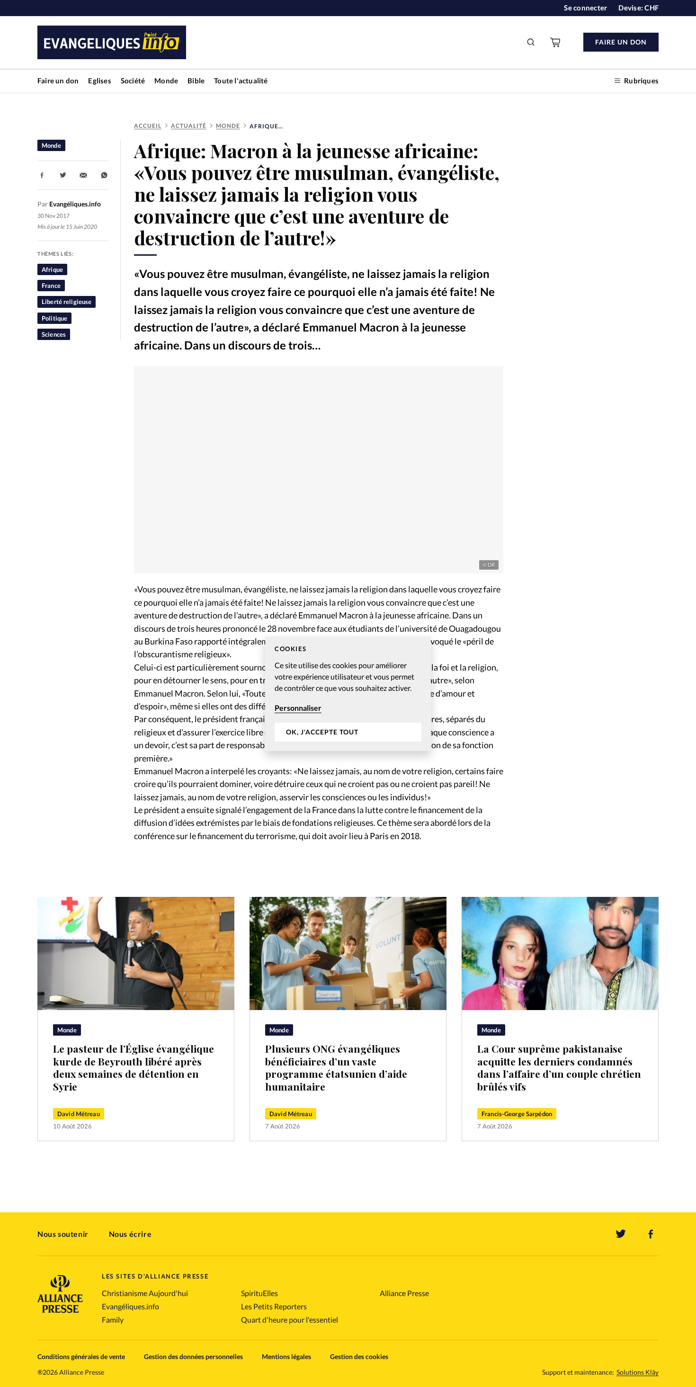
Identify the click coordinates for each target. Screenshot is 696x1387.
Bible (196, 80)
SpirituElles (259, 1293)
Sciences (54, 334)
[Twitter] (620, 1234)
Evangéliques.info (130, 1306)
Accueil (147, 125)
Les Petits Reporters (274, 1306)
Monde (166, 80)
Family (113, 1319)
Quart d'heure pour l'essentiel (289, 1319)
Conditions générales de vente (81, 1356)
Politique (54, 318)
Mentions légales (286, 1356)
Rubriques (641, 80)
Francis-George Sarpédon (517, 1114)
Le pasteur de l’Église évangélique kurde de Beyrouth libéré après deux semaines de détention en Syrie (133, 1067)
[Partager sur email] (83, 175)
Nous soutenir (63, 1233)
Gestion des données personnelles (193, 1356)
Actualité (188, 125)
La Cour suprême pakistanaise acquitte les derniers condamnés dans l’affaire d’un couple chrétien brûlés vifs (559, 1067)
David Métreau (78, 1114)
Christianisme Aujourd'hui (145, 1293)
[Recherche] (531, 42)
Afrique (52, 269)
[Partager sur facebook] (42, 175)
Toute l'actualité (241, 80)
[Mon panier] (555, 42)
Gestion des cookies (359, 1356)
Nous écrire (130, 1233)
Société (133, 80)
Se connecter (585, 7)
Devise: (638, 7)
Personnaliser (298, 707)
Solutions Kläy (637, 1372)
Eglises (99, 80)
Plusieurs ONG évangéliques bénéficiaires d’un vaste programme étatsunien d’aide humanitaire (336, 1067)
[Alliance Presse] (60, 1313)
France (51, 285)
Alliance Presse (404, 1293)
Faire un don (58, 80)
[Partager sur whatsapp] (104, 175)
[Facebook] (651, 1234)
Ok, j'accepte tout (322, 732)
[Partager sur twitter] (63, 175)
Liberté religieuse (66, 301)
